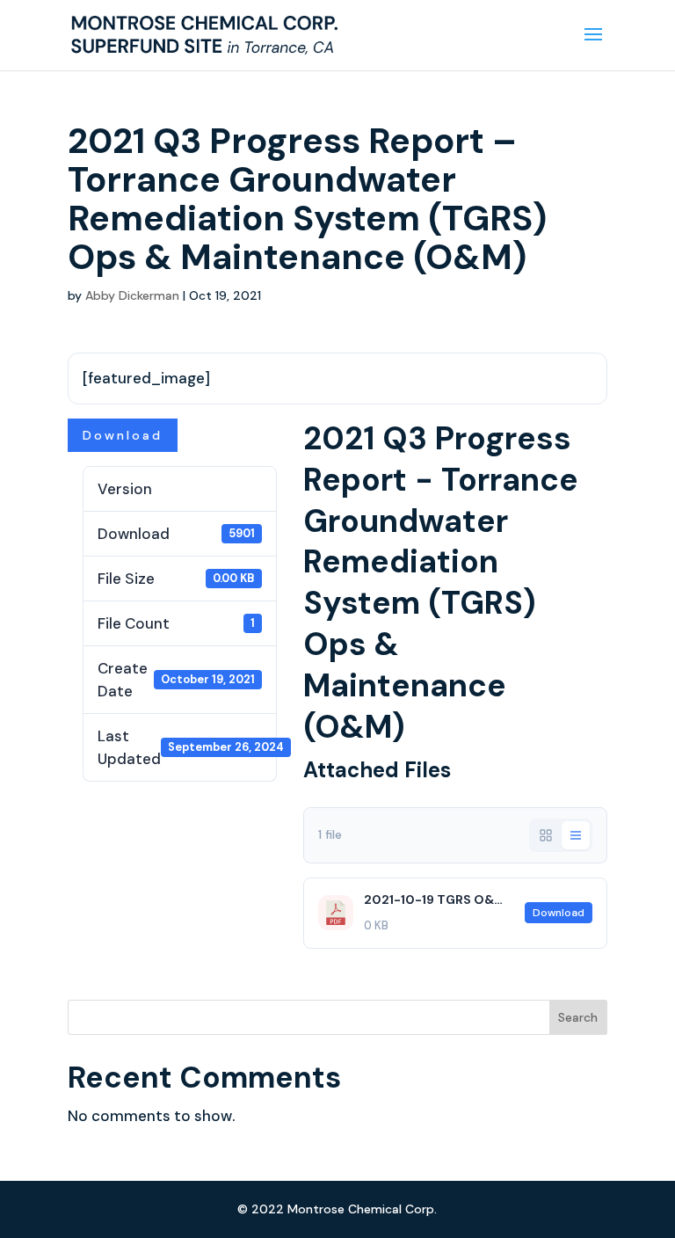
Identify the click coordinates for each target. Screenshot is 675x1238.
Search (578, 1017)
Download (123, 435)
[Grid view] (546, 835)
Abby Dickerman (132, 295)
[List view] (576, 835)
